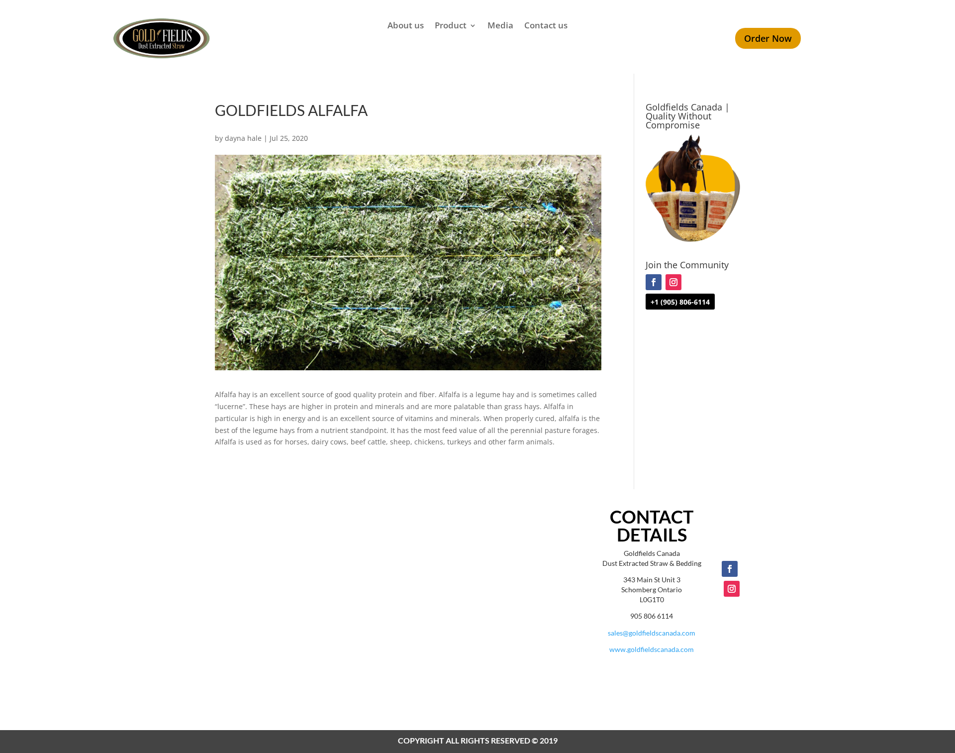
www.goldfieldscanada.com (651, 649)
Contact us (546, 26)
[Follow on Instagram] (673, 282)
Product (451, 26)
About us (405, 26)
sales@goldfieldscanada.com (651, 633)
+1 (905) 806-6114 (680, 302)
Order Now (768, 38)
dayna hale (243, 138)
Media (500, 26)
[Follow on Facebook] (654, 282)
